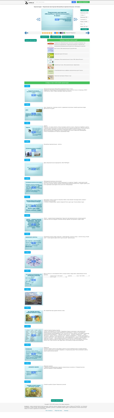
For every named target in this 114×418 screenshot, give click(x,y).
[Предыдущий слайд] (38, 20)
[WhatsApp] (64, 33)
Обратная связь (58, 410)
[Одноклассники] (57, 33)
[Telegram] (59, 33)
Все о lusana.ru (49, 410)
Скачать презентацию (30, 40)
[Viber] (62, 33)
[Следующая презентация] (88, 33)
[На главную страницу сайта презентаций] (30, 3)
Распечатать (84, 10)
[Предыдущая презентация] (27, 33)
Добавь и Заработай (83, 2)
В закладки (84, 29)
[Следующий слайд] (76, 20)
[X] (60, 33)
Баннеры (66, 410)
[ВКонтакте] (55, 33)
